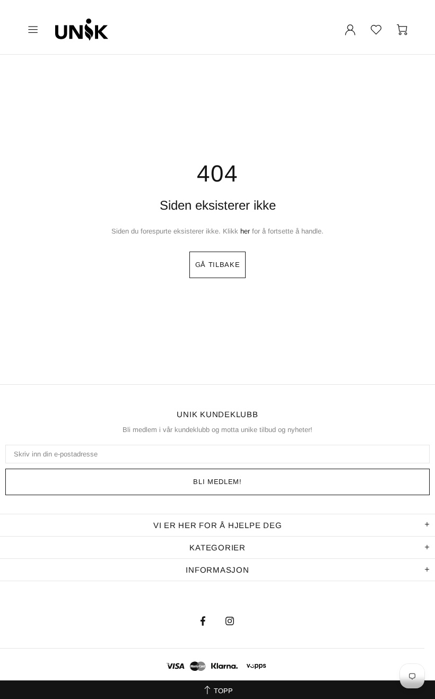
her (245, 231)
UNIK (95, 29)
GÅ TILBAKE (217, 265)
